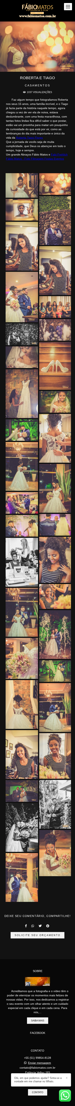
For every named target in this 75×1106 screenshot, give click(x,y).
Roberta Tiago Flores (29, 137)
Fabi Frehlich (59, 154)
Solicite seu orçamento (37, 935)
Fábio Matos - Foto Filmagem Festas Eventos (35, 158)
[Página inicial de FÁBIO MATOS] (37, 10)
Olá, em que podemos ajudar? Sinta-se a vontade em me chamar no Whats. (38, 1079)
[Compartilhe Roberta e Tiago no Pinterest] (48, 925)
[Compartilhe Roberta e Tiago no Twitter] (40, 925)
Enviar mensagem (39, 1062)
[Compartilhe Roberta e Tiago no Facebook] (26, 925)
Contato (37, 1092)
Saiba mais (37, 1020)
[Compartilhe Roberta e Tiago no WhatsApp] (33, 925)
